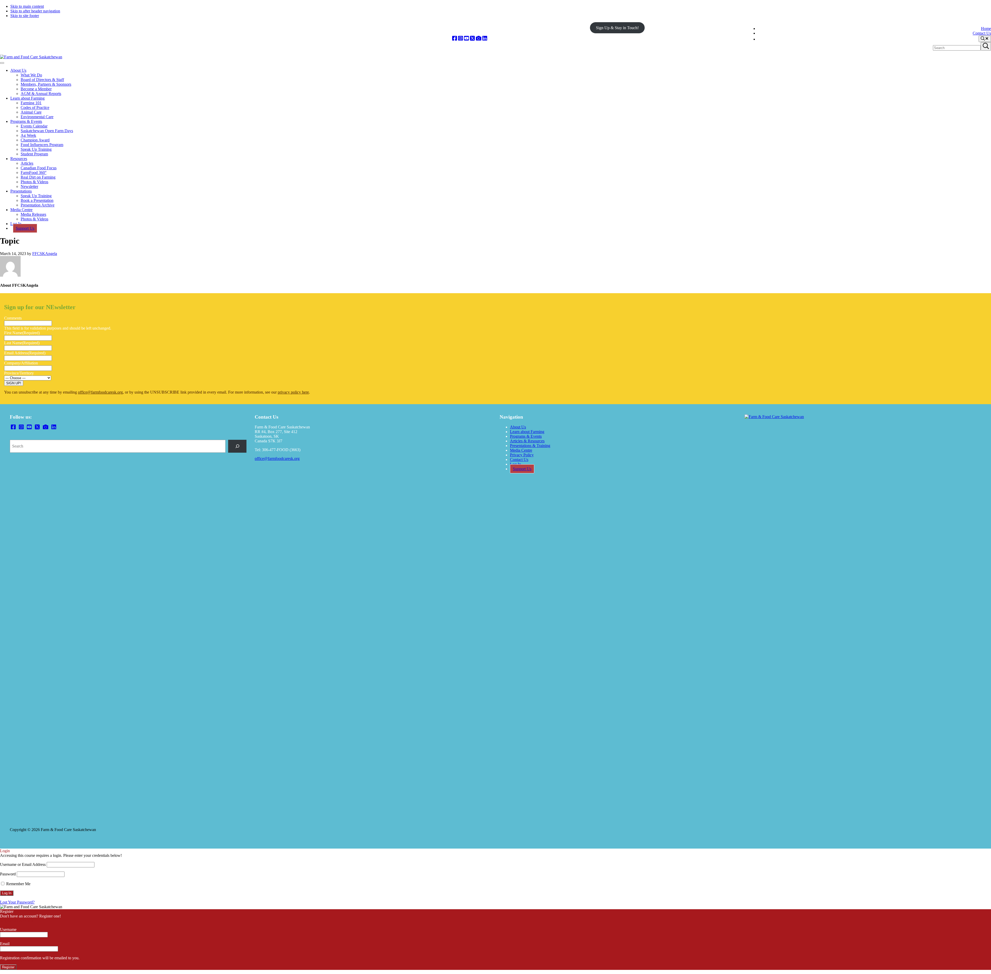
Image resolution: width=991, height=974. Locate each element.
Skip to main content (27, 6)
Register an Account (16, 921)
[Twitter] (472, 38)
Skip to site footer (24, 15)
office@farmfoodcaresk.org (100, 392)
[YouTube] (466, 38)
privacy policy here (293, 392)
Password (8, 874)
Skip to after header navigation (35, 11)
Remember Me (17, 884)
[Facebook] (454, 38)
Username (8, 929)
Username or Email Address (23, 864)
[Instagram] (460, 38)
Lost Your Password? (17, 902)
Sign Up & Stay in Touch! (617, 28)
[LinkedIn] (484, 38)
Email (5, 943)
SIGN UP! (13, 383)
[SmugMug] (478, 38)
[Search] (237, 446)
